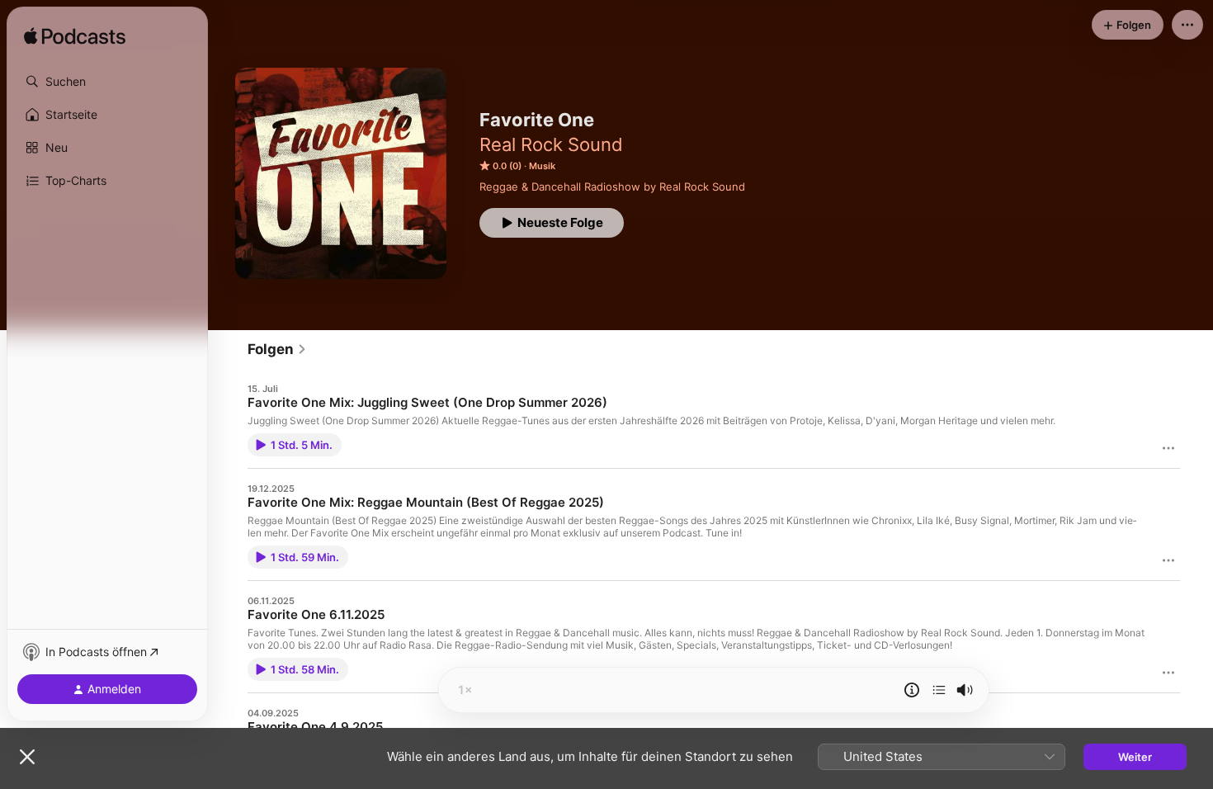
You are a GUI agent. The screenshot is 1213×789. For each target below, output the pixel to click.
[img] (74, 37)
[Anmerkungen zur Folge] (912, 690)
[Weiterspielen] (939, 690)
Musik (542, 166)
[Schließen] (27, 756)
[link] (277, 349)
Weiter (1135, 756)
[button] (107, 82)
